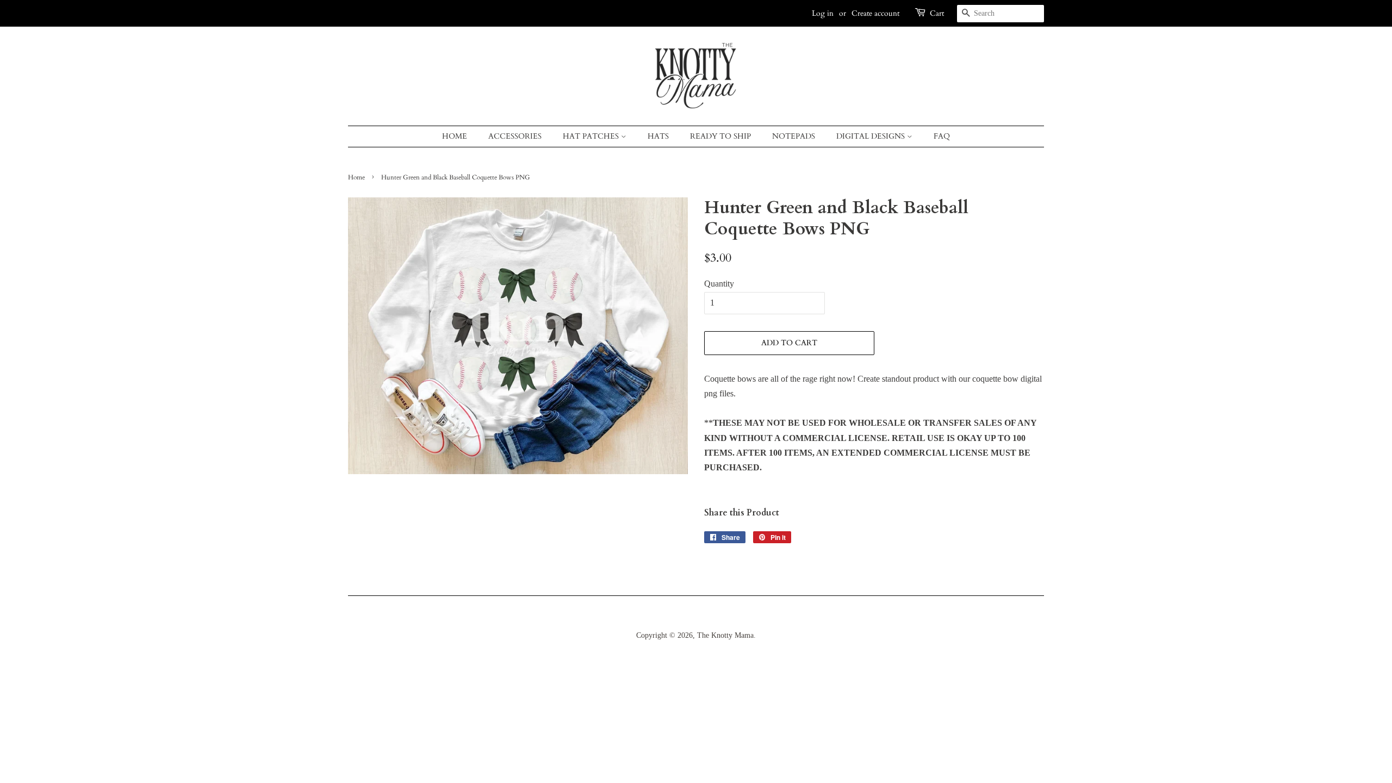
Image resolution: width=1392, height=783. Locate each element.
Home (454, 136)
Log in (823, 13)
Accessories (515, 136)
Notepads (793, 136)
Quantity (719, 283)
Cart (937, 13)
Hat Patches (592, 136)
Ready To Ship (720, 136)
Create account (875, 13)
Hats (658, 136)
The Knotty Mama (725, 635)
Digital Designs (871, 136)
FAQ (942, 136)
